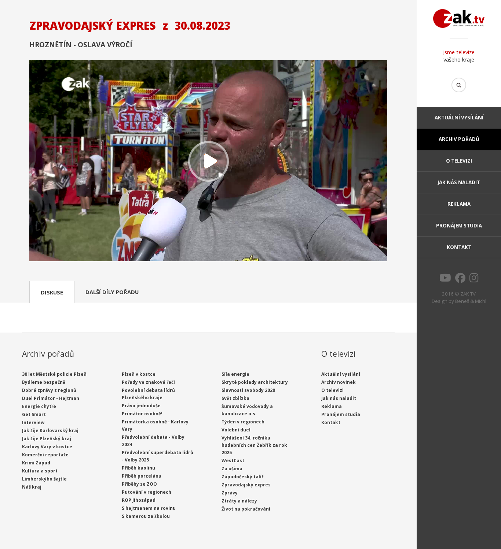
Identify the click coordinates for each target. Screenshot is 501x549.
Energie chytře (39, 406)
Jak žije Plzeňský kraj (46, 438)
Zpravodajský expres (246, 485)
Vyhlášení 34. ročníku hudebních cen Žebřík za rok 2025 (254, 445)
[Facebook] (460, 280)
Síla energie (235, 374)
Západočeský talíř (242, 477)
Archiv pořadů (459, 139)
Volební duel (236, 430)
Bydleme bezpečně (43, 382)
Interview (33, 422)
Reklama (459, 204)
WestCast (233, 460)
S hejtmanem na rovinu (149, 508)
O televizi (459, 160)
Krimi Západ (36, 463)
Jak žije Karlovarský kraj (50, 430)
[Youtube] (445, 280)
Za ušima (232, 468)
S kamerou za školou (146, 516)
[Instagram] (474, 280)
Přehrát (208, 161)
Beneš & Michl (470, 301)
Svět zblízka (235, 398)
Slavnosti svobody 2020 (248, 390)
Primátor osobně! (142, 414)
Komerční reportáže (45, 455)
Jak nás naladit (459, 182)
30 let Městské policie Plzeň (54, 374)
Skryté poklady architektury (255, 382)
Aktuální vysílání (459, 117)
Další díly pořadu (112, 292)
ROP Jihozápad (139, 500)
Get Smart (34, 414)
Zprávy (230, 493)
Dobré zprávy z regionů (49, 390)
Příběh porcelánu (141, 476)
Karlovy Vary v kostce (47, 447)
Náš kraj (31, 487)
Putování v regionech (146, 492)
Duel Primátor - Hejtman (50, 398)
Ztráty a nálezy (239, 501)
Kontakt (459, 247)
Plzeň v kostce (139, 374)
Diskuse (52, 292)
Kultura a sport (40, 471)
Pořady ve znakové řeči (148, 382)
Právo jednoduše (141, 406)
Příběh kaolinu (138, 468)
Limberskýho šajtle (44, 479)
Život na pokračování (246, 509)
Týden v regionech (243, 422)
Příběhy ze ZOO (139, 484)
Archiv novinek (338, 382)
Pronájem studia (459, 225)
